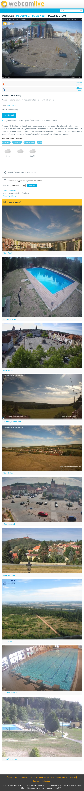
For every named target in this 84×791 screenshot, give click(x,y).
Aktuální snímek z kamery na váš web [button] (20, 172)
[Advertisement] (42, 164)
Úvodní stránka (12, 777)
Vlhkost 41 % (79, 89)
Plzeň (4, 121)
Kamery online (26, 777)
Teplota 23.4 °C (79, 83)
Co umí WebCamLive (59, 777)
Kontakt (73, 777)
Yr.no (61, 788)
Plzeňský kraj (23, 16)
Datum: (6, 186)
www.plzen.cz (12, 105)
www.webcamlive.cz (39, 785)
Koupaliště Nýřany (10, 319)
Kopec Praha (7, 642)
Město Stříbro (8, 370)
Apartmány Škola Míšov (12, 422)
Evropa (40, 142)
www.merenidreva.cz (44, 788)
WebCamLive (22, 4)
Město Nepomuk (9, 524)
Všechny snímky (9, 190)
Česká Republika (29, 142)
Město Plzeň (38, 16)
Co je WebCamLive (41, 777)
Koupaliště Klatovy (10, 693)
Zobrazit (32, 186)
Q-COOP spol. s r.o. (67, 785)
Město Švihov (8, 473)
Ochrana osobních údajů (42, 781)
